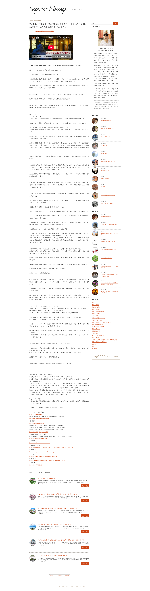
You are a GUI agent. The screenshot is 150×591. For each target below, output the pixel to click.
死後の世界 (95, 316)
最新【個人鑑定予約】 (106, 120)
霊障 (93, 346)
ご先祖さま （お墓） (97, 320)
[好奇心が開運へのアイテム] (95, 137)
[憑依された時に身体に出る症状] (95, 241)
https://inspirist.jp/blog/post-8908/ (38, 432)
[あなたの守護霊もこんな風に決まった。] (95, 250)
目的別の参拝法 (96, 331)
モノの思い (95, 348)
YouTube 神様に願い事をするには (47, 478)
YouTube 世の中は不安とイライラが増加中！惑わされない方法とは (57, 508)
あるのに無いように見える (107, 203)
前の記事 (52, 575)
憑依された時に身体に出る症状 (108, 241)
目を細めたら (104, 153)
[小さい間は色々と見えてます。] (95, 195)
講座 (93, 302)
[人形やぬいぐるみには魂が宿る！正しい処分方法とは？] (95, 275)
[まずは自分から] (95, 145)
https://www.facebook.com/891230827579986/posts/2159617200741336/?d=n (51, 447)
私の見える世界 (39, 31)
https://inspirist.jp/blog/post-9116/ (38, 438)
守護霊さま (95, 333)
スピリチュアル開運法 (48, 31)
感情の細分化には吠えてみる (107, 128)
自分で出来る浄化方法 (98, 324)
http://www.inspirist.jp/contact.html (39, 418)
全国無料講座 (95, 305)
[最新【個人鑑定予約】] (95, 120)
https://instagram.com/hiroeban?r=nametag (41, 452)
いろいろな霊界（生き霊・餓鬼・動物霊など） (104, 339)
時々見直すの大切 (105, 170)
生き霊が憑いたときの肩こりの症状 (109, 224)
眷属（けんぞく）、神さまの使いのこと (103, 322)
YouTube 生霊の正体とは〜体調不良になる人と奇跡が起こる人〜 (57, 524)
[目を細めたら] (95, 154)
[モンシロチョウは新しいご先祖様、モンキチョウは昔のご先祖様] (95, 283)
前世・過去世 (95, 337)
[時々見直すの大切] (95, 170)
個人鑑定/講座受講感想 (98, 326)
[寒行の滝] (95, 187)
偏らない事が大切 (105, 178)
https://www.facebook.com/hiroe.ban (39, 443)
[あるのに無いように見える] (95, 203)
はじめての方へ (96, 313)
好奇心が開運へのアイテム (107, 137)
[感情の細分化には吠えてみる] (95, 129)
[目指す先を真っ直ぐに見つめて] (95, 162)
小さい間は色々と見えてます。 (108, 195)
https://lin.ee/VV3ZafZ (35, 465)
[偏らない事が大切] (95, 178)
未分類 (94, 344)
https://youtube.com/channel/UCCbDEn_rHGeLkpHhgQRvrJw (47, 460)
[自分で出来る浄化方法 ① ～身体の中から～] (95, 233)
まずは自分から (104, 145)
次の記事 (67, 575)
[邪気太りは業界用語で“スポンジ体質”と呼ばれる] (95, 266)
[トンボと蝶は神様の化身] (95, 258)
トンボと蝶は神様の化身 (106, 258)
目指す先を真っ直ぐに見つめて (108, 161)
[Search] (115, 23)
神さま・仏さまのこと (98, 335)
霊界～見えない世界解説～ (99, 342)
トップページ (60, 575)
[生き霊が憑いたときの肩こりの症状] (95, 225)
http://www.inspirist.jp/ (35, 414)
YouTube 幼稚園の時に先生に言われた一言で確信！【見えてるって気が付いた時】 (62, 540)
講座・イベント (96, 329)
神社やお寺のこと (97, 309)
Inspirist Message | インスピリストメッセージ (73, 586)
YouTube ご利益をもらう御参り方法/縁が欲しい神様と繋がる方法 (57, 494)
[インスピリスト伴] (106, 356)
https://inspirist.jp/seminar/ (36, 423)
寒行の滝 (103, 186)
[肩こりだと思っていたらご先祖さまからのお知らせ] (95, 291)
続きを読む (85, 486)
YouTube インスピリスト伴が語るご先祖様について (53, 555)
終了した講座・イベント (98, 318)
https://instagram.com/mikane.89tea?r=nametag (43, 456)
